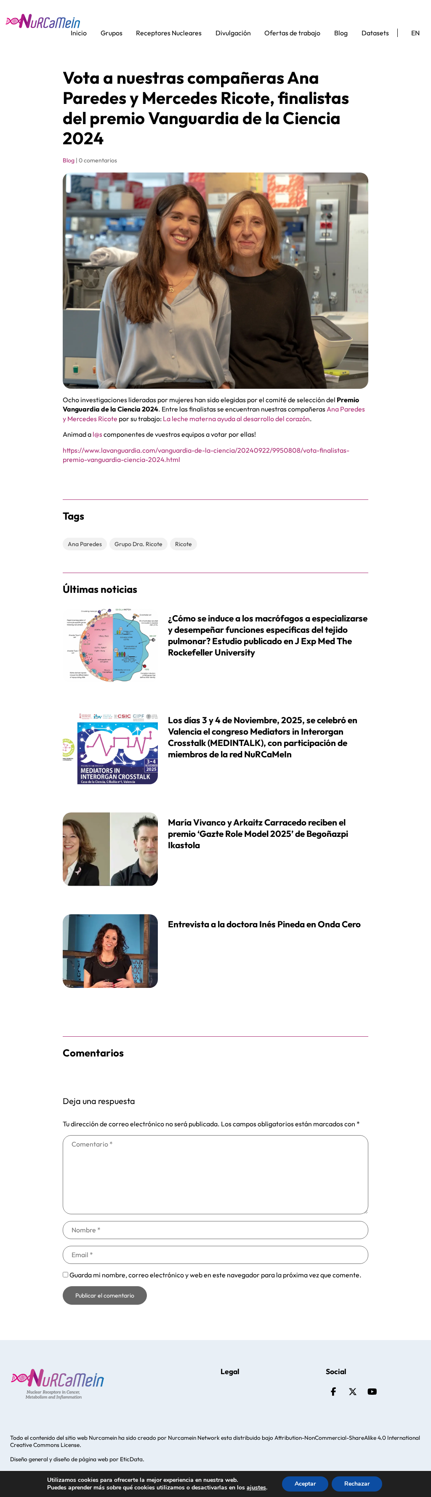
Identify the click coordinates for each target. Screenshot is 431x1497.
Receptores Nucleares (169, 33)
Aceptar (305, 1484)
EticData (131, 1459)
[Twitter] (352, 1391)
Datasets (375, 33)
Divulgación (233, 33)
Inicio (79, 33)
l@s (97, 434)
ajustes (256, 1488)
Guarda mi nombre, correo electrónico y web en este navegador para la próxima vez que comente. (215, 1275)
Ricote (183, 544)
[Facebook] (333, 1391)
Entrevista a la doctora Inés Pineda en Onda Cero (264, 923)
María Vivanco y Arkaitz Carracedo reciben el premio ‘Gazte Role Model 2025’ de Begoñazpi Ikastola (258, 833)
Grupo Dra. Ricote (138, 544)
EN (415, 33)
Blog (341, 33)
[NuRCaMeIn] (43, 21)
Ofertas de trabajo (292, 33)
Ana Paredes (85, 544)
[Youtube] (372, 1391)
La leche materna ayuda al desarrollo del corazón (236, 418)
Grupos (111, 33)
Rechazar (357, 1484)
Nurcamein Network (194, 1437)
